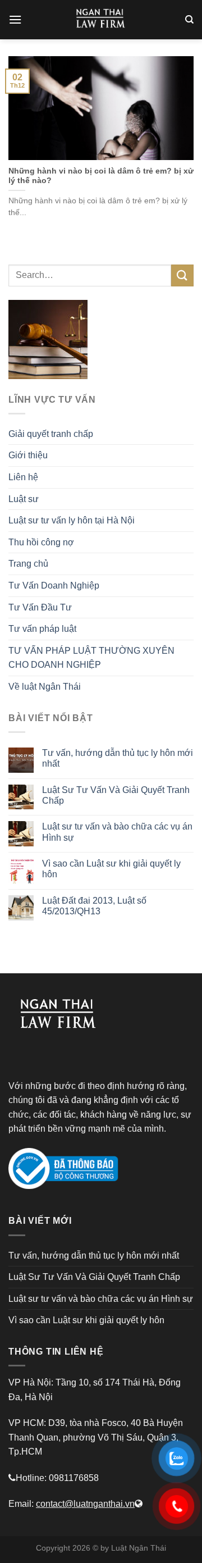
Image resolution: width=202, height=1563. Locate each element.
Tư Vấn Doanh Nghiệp (53, 585)
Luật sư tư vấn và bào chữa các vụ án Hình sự (117, 832)
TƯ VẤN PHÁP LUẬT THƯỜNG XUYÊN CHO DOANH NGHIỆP (91, 658)
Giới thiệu (28, 455)
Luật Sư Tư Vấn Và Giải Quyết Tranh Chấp (116, 795)
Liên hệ (23, 477)
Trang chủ (28, 563)
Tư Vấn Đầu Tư (40, 607)
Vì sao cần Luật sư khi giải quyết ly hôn (111, 869)
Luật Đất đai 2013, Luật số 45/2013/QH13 (94, 906)
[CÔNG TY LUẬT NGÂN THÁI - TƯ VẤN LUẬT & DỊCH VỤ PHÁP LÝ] (101, 19)
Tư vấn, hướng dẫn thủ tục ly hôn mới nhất (117, 758)
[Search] (189, 19)
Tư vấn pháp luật (42, 629)
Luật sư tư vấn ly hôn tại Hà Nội (71, 520)
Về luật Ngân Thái (44, 686)
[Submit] (182, 275)
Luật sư (23, 499)
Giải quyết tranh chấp (50, 434)
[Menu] (15, 19)
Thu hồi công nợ (41, 542)
